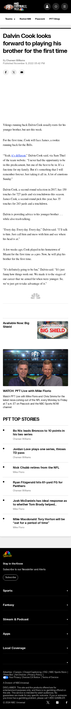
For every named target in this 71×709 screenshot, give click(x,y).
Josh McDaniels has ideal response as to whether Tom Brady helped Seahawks (40, 502)
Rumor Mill (25, 19)
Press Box (8, 675)
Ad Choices (20, 675)
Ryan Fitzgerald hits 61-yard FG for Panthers (38, 484)
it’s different (18, 155)
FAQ (45, 672)
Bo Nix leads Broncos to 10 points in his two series (39, 432)
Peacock (40, 19)
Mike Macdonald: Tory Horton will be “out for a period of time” (39, 521)
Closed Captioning (33, 672)
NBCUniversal (22, 683)
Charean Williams (15, 60)
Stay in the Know (13, 563)
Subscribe (10, 577)
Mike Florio (18, 472)
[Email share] (22, 72)
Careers (18, 672)
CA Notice (35, 677)
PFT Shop (54, 19)
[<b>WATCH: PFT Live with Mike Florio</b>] (35, 367)
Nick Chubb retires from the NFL (36, 467)
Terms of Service (50, 677)
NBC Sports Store (58, 672)
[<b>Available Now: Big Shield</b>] (52, 330)
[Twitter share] (14, 72)
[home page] (15, 6)
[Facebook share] (6, 72)
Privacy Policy (35, 675)
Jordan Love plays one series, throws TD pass (39, 451)
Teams (8, 19)
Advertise (7, 672)
